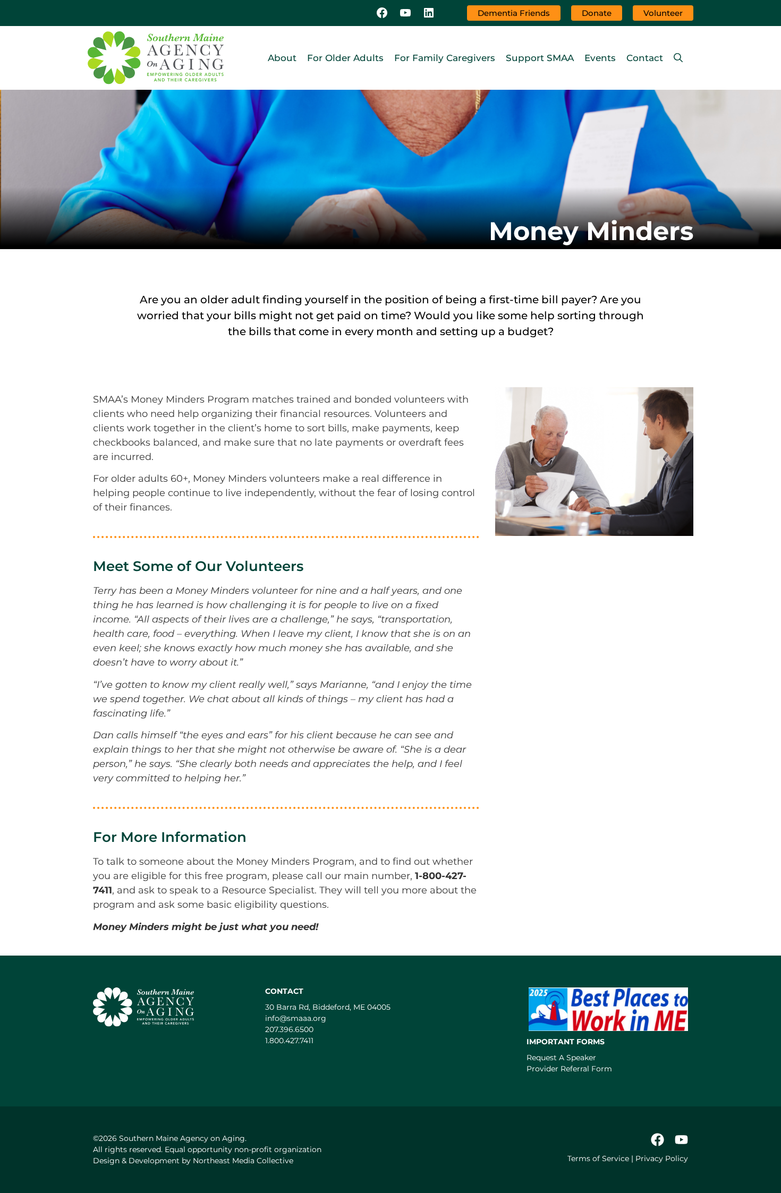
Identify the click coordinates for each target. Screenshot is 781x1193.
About (282, 58)
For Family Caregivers (444, 58)
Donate (597, 13)
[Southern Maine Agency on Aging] (156, 58)
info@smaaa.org (295, 1018)
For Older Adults (345, 58)
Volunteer (663, 13)
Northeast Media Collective (243, 1160)
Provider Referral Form (569, 1068)
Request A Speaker (561, 1057)
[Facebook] (382, 13)
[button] (678, 58)
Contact (644, 58)
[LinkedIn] (428, 13)
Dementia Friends (514, 13)
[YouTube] (405, 13)
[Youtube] (681, 1139)
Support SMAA (540, 58)
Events (600, 58)
